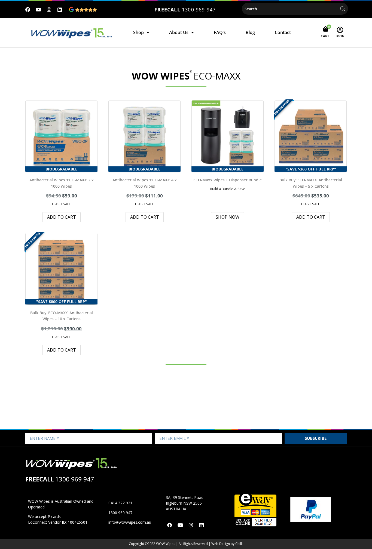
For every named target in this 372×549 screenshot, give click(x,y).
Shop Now (227, 217)
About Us (178, 32)
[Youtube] (38, 10)
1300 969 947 (199, 9)
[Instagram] (49, 10)
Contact (283, 32)
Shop (138, 32)
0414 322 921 (120, 502)
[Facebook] (28, 10)
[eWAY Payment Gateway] (255, 526)
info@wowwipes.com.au (129, 522)
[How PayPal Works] (310, 521)
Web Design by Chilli (227, 543)
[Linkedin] (59, 10)
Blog (250, 32)
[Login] (340, 29)
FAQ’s (220, 32)
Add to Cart (61, 217)
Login (340, 36)
